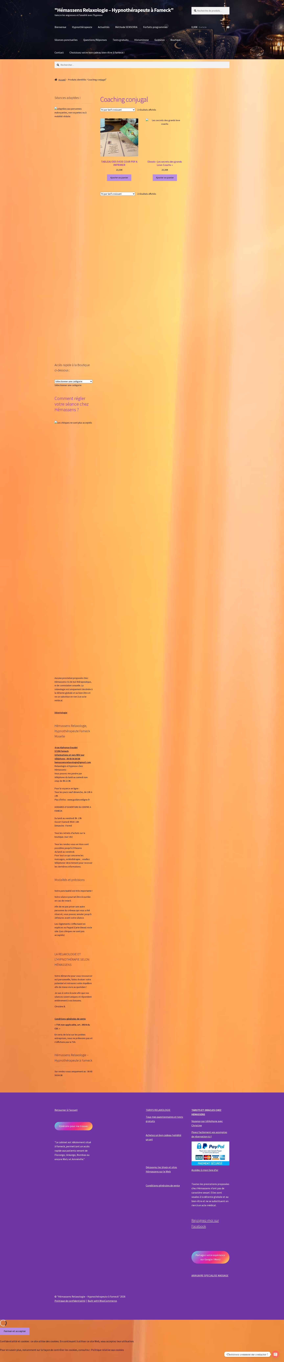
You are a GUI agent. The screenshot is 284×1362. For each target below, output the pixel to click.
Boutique (175, 39)
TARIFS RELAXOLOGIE (158, 1110)
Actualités (103, 27)
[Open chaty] (275, 1354)
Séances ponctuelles (66, 39)
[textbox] (68, 385)
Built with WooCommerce (102, 1300)
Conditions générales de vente (70, 1018)
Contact (59, 52)
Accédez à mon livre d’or (204, 1170)
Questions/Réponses (95, 39)
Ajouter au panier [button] (119, 177)
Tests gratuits (121, 39)
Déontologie (61, 712)
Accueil (62, 79)
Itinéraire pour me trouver (73, 1126)
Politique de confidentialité (70, 1300)
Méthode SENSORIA (126, 27)
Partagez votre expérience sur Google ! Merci (210, 1257)
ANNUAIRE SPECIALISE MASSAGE (209, 1275)
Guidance (159, 39)
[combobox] (68, 385)
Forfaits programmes (155, 27)
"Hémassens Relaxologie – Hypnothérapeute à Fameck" (114, 10)
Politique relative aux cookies (107, 1349)
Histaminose (141, 39)
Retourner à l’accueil (66, 1110)
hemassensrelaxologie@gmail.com (73, 762)
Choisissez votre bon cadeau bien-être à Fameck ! (97, 52)
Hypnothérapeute (82, 27)
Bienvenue (60, 27)
